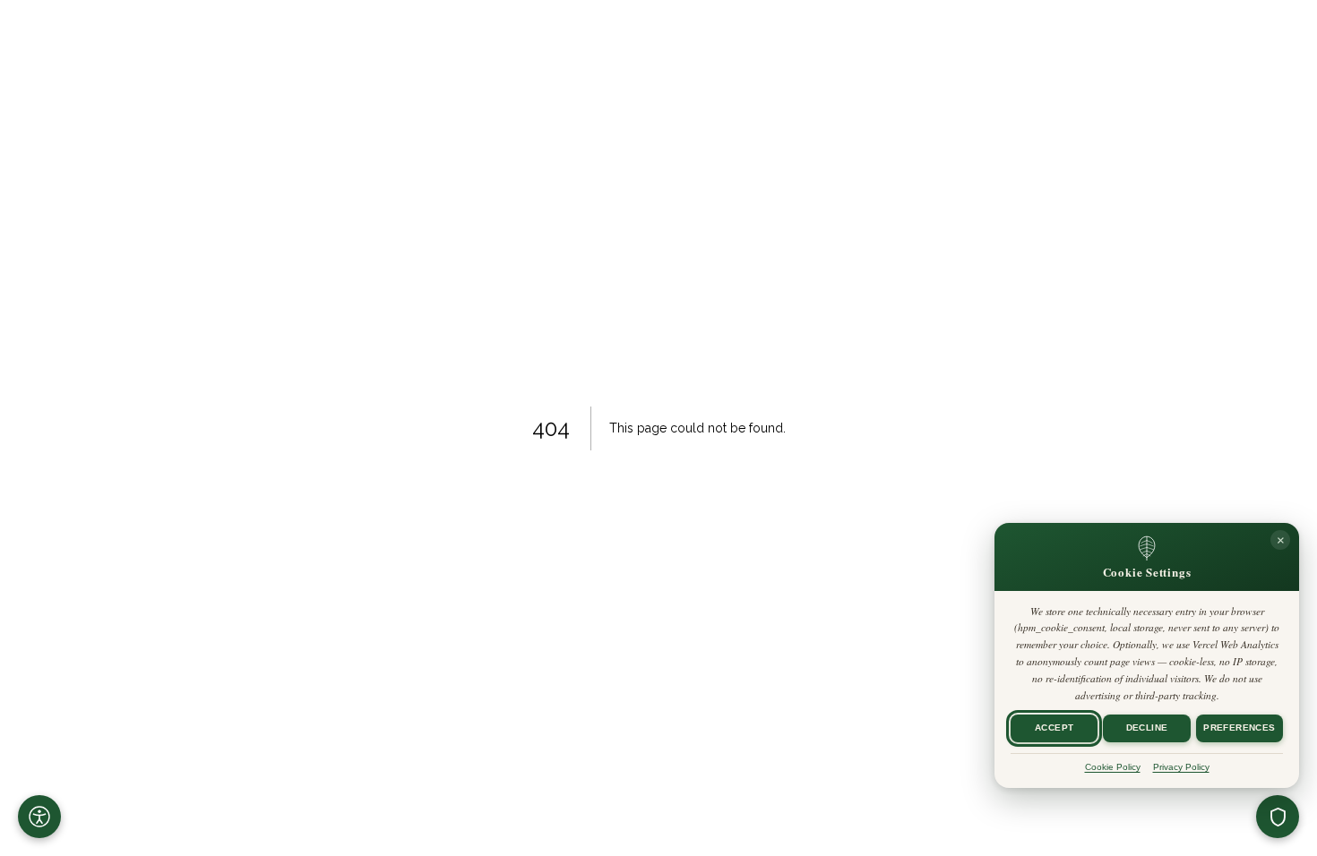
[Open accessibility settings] (39, 816)
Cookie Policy (1113, 767)
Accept (1054, 728)
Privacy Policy (1181, 767)
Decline (1147, 728)
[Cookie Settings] (1277, 816)
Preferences (1239, 728)
